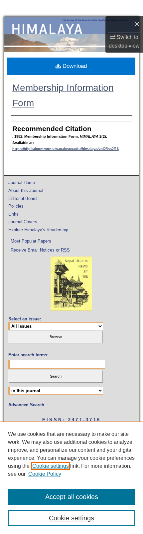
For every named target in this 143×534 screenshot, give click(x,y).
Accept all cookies (71, 496)
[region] (71, 478)
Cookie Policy (44, 474)
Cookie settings (50, 466)
